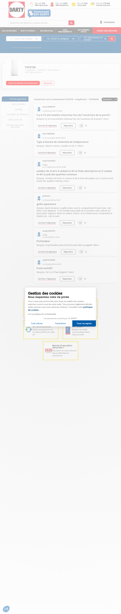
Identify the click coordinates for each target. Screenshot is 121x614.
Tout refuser (37, 323)
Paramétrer (60, 323)
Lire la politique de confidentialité (42, 314)
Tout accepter (84, 323)
